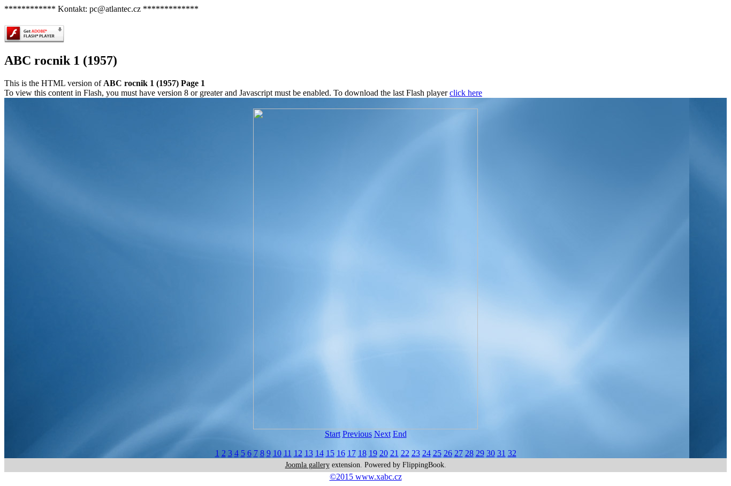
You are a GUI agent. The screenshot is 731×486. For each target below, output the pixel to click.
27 (458, 453)
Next (382, 433)
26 (448, 453)
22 (405, 453)
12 (298, 453)
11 (288, 453)
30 (490, 453)
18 (362, 453)
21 (394, 453)
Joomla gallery (307, 465)
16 (341, 453)
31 (501, 453)
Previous (357, 433)
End (400, 433)
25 (437, 453)
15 (330, 453)
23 (416, 453)
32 (512, 453)
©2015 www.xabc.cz (366, 476)
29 (480, 453)
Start (332, 433)
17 (351, 453)
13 (308, 453)
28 (469, 453)
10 (277, 453)
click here (466, 92)
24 (426, 453)
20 (383, 453)
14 (319, 453)
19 (373, 453)
